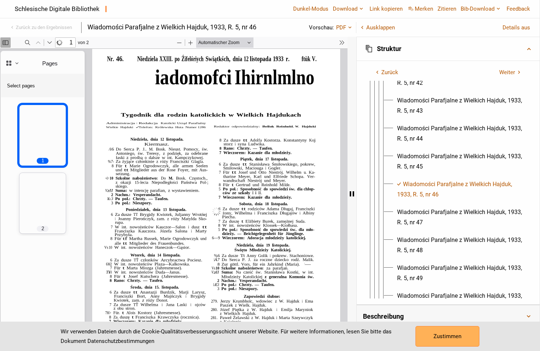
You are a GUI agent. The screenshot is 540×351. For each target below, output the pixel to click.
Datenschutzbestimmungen (120, 341)
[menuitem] (459, 105)
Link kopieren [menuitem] (386, 9)
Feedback (518, 9)
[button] (448, 49)
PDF (341, 27)
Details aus (516, 27)
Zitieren (447, 9)
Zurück (389, 72)
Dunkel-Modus (310, 9)
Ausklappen (380, 27)
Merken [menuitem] (424, 9)
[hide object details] (352, 194)
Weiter (507, 72)
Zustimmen (447, 336)
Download (345, 9)
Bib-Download (477, 9)
